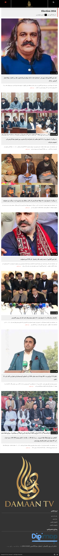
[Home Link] (29, 3)
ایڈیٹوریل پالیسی (53, 522)
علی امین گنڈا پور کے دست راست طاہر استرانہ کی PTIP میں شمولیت (38, 259)
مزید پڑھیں (32, 87)
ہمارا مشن (55, 519)
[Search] (53, 2)
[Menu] (5, 4)
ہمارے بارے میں (54, 516)
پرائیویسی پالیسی (53, 525)
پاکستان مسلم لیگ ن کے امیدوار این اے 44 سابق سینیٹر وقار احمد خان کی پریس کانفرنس (34, 317)
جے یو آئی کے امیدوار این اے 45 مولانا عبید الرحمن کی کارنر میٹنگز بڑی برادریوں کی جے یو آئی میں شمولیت (30, 200)
